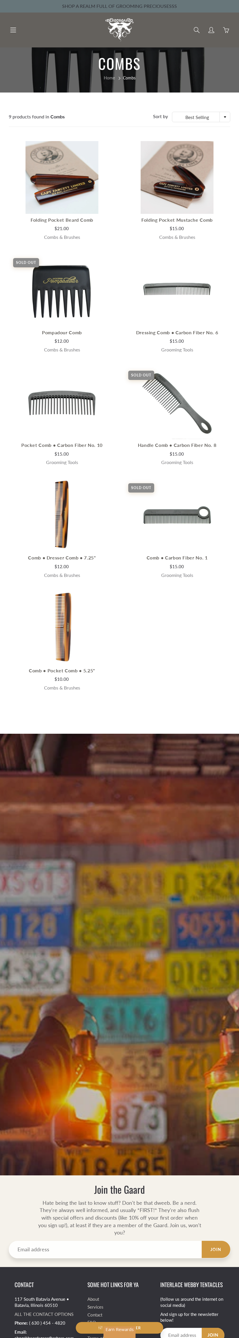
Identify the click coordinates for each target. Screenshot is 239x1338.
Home (109, 77)
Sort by (160, 116)
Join (216, 1249)
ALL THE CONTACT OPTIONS (44, 1314)
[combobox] (201, 117)
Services (95, 1307)
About (93, 1299)
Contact (94, 1314)
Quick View (62, 177)
